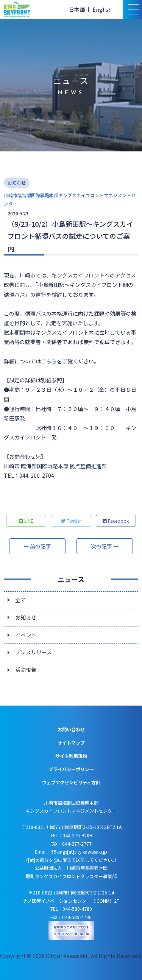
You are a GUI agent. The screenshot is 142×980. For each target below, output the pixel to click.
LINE (28, 520)
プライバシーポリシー (71, 769)
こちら (49, 361)
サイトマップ (71, 742)
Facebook (118, 520)
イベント (25, 635)
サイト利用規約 (71, 756)
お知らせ (25, 617)
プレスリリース (33, 652)
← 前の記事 (37, 546)
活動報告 (25, 669)
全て (20, 600)
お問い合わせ (71, 729)
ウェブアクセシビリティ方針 (71, 782)
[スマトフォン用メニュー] (132, 9)
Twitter (73, 520)
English (102, 9)
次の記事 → (105, 546)
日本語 (77, 9)
